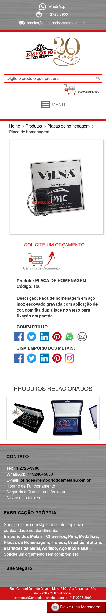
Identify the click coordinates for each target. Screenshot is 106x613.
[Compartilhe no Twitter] (31, 341)
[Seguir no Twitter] (31, 362)
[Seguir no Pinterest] (57, 362)
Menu (57, 104)
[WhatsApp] (41, 6)
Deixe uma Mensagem (80, 607)
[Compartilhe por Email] (82, 341)
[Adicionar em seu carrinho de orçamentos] (44, 261)
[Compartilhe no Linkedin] (44, 341)
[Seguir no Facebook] (19, 362)
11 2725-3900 (56, 14)
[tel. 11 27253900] (38, 14)
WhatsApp (56, 6)
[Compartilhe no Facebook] (19, 341)
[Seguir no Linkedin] (44, 362)
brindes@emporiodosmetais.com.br (56, 22)
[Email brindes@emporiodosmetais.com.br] (21, 22)
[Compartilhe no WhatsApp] (69, 341)
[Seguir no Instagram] (69, 362)
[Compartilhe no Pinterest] (57, 341)
